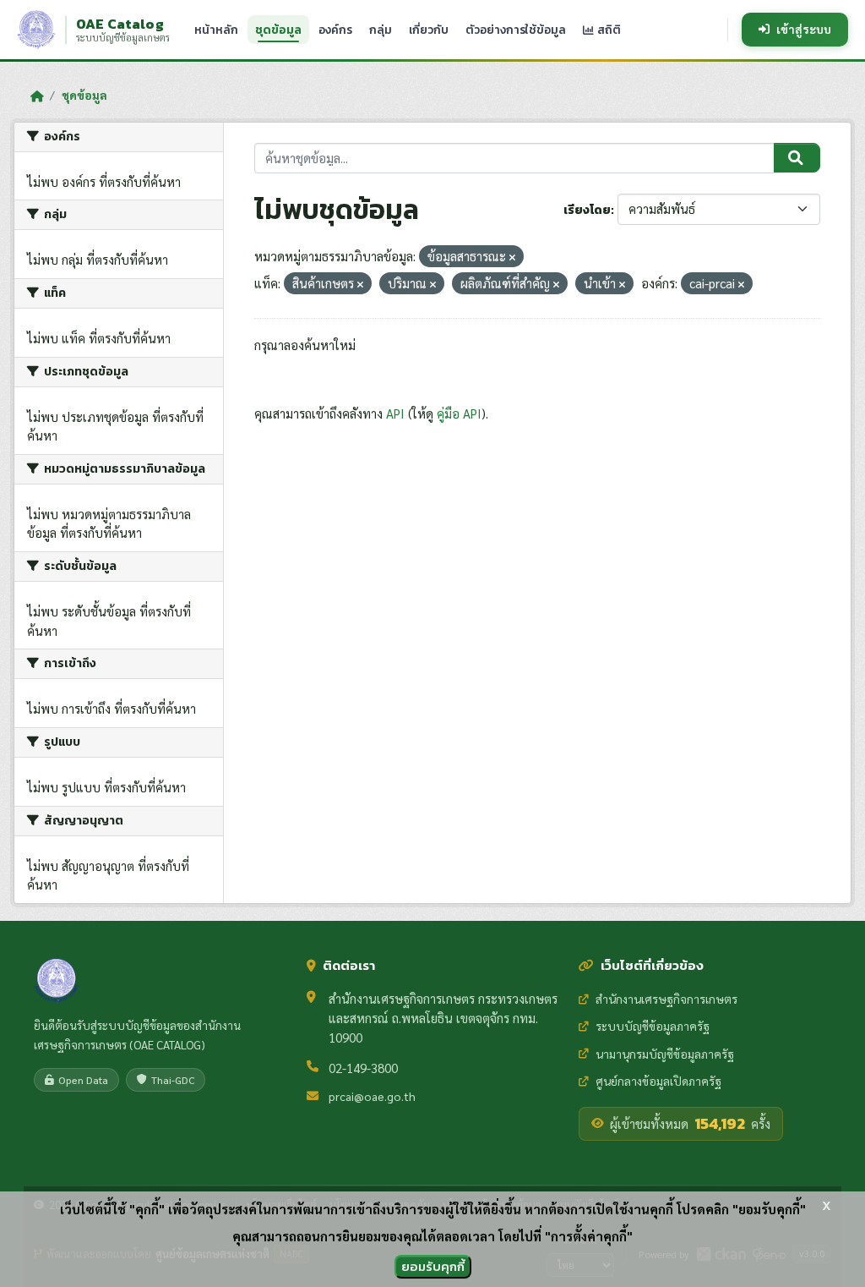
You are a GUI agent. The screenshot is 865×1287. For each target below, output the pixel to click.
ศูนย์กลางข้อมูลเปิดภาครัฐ (658, 1080)
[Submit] (797, 158)
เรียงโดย (587, 210)
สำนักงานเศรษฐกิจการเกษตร (666, 998)
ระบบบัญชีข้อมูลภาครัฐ (653, 1025)
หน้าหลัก (216, 29)
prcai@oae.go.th (372, 1096)
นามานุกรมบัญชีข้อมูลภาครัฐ (665, 1053)
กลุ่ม (380, 29)
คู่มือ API (459, 413)
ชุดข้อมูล (278, 29)
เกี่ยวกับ (429, 29)
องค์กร (335, 29)
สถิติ (608, 29)
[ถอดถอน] (512, 257)
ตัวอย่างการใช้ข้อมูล (515, 29)
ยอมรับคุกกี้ (433, 1266)
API (395, 413)
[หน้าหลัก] (36, 95)
